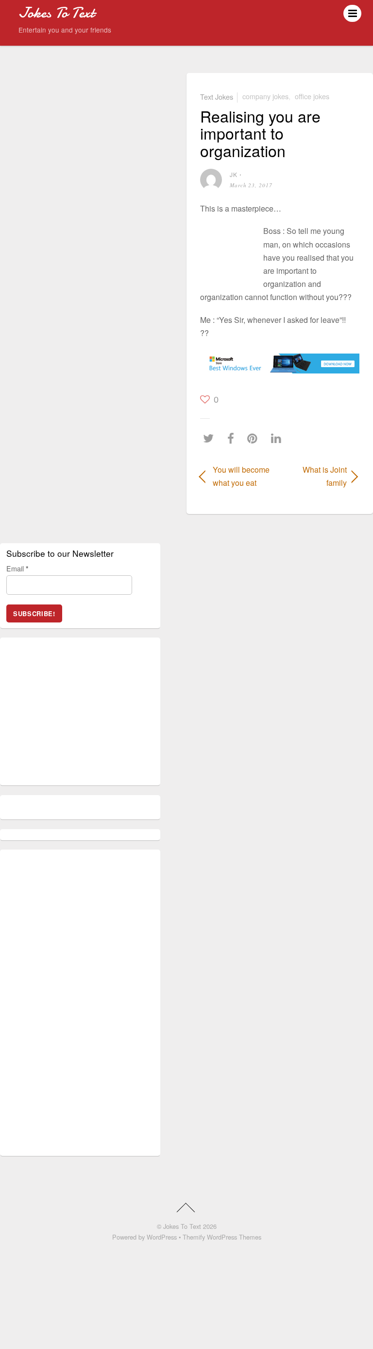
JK (233, 174)
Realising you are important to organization (260, 133)
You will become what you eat (241, 476)
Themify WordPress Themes (222, 1237)
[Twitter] (211, 438)
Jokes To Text (182, 1226)
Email (17, 568)
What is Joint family (316, 476)
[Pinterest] (254, 438)
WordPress (162, 1237)
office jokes (312, 96)
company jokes (265, 96)
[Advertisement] (229, 251)
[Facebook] (233, 438)
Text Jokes (216, 96)
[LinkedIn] (278, 438)
